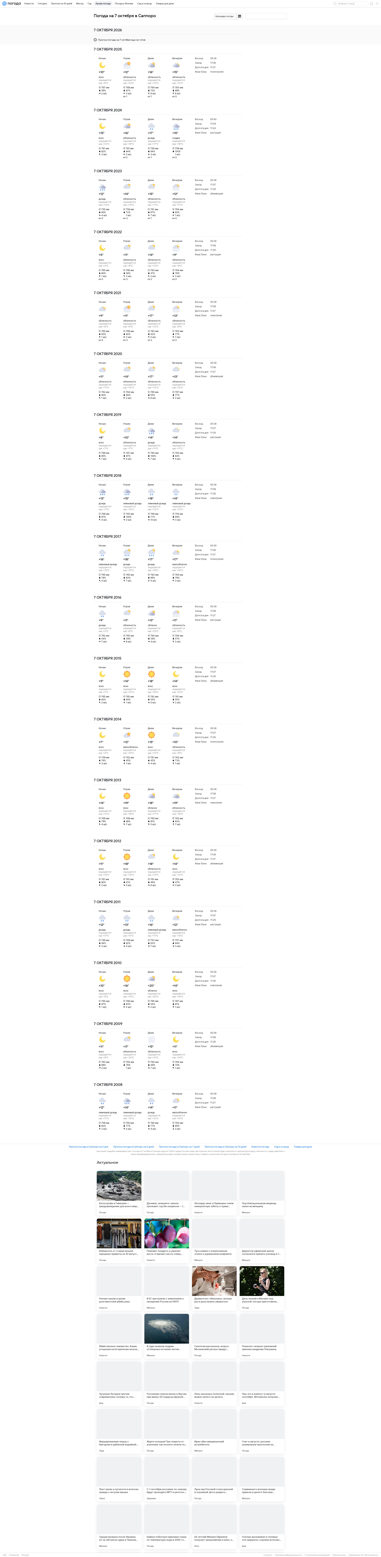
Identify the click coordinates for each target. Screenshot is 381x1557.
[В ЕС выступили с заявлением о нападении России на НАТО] (166, 1288)
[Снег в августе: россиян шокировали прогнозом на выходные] (262, 1431)
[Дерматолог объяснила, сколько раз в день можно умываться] (214, 1288)
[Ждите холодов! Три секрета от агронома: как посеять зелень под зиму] (166, 1431)
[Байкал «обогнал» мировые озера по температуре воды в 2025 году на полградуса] (166, 1526)
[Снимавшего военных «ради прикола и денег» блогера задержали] (262, 1479)
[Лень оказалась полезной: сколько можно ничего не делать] (214, 1383)
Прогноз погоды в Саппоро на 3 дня (88, 1146)
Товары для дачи (303, 1146)
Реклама (25, 1555)
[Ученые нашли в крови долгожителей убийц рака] (119, 1288)
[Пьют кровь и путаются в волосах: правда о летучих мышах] (119, 1479)
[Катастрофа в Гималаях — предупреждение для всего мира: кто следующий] (119, 1193)
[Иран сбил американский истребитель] (214, 1431)
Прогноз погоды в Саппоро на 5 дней (133, 1146)
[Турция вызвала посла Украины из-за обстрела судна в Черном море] (119, 1526)
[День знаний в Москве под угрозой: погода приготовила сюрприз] (262, 1288)
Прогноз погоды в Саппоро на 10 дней (225, 1146)
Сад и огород (281, 1146)
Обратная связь (339, 1555)
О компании (14, 1555)
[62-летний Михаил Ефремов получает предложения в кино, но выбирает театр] (214, 1526)
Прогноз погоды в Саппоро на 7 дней (179, 1146)
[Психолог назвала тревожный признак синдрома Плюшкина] (262, 1336)
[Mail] (4, 3)
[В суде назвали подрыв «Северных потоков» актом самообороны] (166, 1336)
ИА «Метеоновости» (369, 1555)
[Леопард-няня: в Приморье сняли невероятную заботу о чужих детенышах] (214, 1193)
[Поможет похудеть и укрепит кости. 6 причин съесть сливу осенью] (166, 1241)
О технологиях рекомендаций (317, 1555)
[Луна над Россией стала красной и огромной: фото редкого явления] (214, 1479)
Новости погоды (260, 1146)
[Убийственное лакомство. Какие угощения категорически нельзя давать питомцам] (119, 1336)
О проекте (268, 1555)
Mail (4, 1555)
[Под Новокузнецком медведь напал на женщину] (262, 1193)
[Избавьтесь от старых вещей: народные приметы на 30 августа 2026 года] (119, 1241)
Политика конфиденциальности (288, 1555)
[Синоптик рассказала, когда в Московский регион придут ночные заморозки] (214, 1336)
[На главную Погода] (14, 3)
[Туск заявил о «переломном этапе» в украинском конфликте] (214, 1241)
